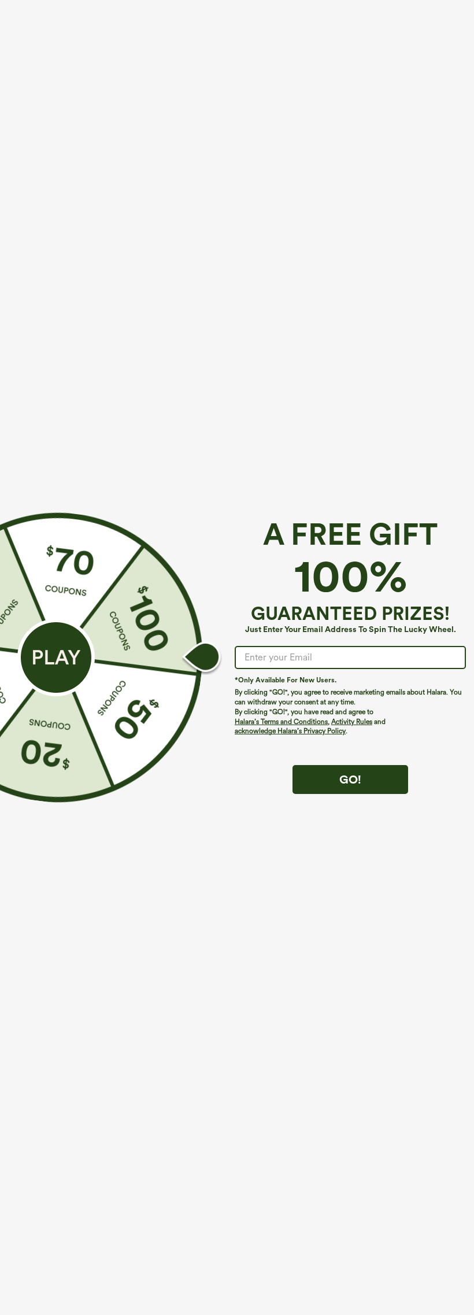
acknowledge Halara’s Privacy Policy (290, 731)
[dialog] (237, 657)
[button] (56, 657)
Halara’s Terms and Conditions (281, 722)
